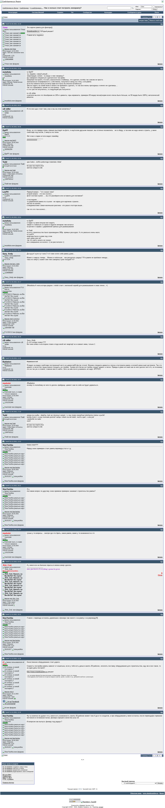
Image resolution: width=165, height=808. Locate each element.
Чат (72, 12)
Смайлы (5, 776)
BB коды (5, 774)
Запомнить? (159, 7)
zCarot (101, 807)
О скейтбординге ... (36, 8)
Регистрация (12, 12)
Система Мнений (38, 12)
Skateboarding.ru (33, 31)
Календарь (108, 12)
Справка (60, 12)
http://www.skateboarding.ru (37, 672)
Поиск (157, 12)
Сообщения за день (134, 12)
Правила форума (8, 782)
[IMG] (4, 778)
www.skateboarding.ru (150, 793)
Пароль (137, 9)
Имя (136, 6)
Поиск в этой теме (156, 20)
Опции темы (143, 20)
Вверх (162, 793)
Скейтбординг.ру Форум (10, 8)
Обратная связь (136, 793)
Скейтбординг (24, 8)
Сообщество (87, 12)
